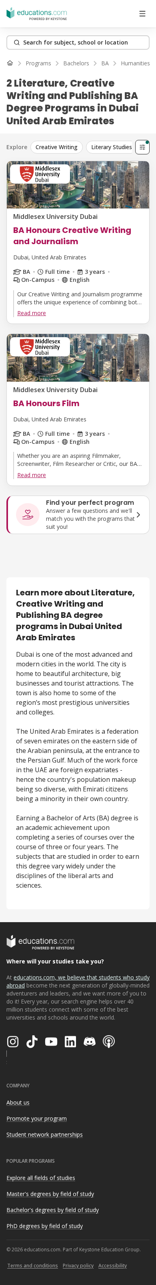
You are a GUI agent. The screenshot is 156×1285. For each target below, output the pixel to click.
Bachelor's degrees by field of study (52, 1210)
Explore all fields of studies (40, 1178)
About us (18, 1102)
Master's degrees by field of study (50, 1194)
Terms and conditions (32, 1265)
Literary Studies (111, 147)
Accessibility (112, 1265)
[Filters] (142, 147)
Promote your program (36, 1118)
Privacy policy (78, 1265)
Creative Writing (57, 147)
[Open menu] (142, 13)
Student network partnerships (44, 1134)
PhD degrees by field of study (44, 1226)
